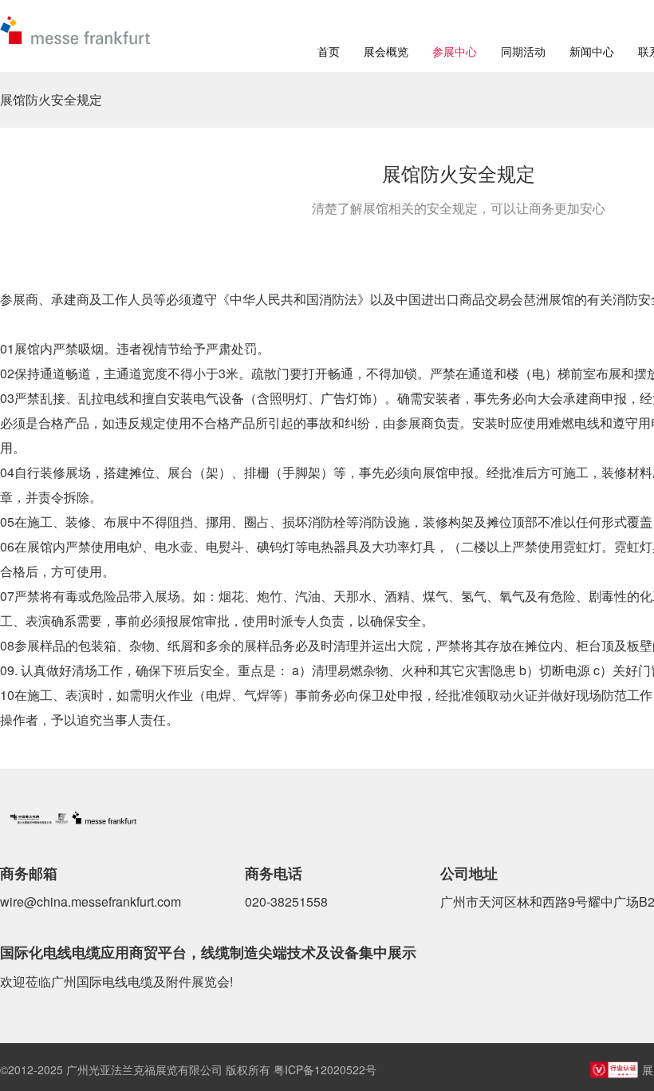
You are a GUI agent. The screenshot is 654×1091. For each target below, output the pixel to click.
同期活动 (523, 51)
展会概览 (386, 51)
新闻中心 (591, 51)
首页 (328, 51)
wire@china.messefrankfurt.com (90, 901)
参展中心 (454, 51)
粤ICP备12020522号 (325, 1069)
